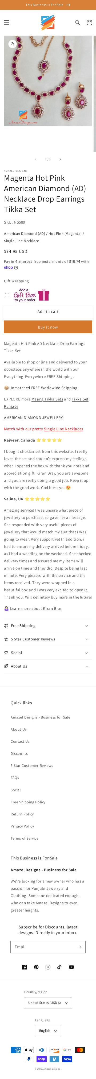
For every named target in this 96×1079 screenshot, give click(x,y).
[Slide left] (36, 159)
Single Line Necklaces (63, 428)
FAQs (15, 777)
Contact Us (20, 741)
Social (16, 790)
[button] (7, 22)
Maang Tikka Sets (47, 399)
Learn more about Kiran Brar (36, 608)
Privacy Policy (22, 826)
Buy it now (48, 327)
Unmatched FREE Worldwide (34, 387)
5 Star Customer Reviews (32, 765)
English (44, 1030)
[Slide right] (60, 159)
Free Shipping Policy (28, 802)
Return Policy (22, 814)
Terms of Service (25, 838)
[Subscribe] (79, 947)
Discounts (19, 753)
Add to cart (48, 311)
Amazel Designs (51, 1068)
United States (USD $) (44, 1002)
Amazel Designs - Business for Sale (40, 717)
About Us (19, 729)
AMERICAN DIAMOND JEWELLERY (33, 417)
